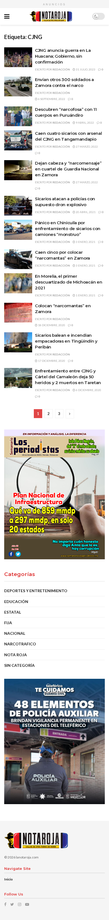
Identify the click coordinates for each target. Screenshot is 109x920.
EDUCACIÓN (16, 601)
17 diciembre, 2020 (51, 360)
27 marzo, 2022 (86, 146)
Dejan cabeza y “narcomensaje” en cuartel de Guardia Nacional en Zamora (68, 168)
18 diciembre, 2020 (51, 325)
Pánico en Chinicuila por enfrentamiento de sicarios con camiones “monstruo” (67, 228)
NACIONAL (14, 633)
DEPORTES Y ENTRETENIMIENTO (35, 590)
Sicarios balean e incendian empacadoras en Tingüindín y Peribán (66, 341)
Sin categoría (19, 665)
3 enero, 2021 (85, 241)
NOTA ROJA (15, 654)
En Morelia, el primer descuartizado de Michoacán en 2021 (68, 282)
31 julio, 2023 (85, 69)
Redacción (61, 69)
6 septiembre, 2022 (51, 99)
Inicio (8, 879)
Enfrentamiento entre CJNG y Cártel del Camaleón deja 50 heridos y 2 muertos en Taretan (68, 376)
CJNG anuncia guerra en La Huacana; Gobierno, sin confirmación (63, 56)
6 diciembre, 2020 (88, 390)
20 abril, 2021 (85, 212)
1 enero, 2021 (85, 295)
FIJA (8, 622)
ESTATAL (12, 612)
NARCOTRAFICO (20, 643)
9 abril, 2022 (84, 122)
